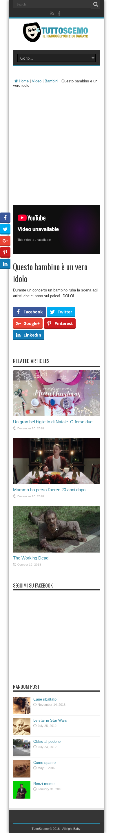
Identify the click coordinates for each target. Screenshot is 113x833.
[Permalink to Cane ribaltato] (21, 713)
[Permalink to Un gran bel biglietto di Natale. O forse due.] (56, 415)
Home (24, 81)
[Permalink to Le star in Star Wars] (21, 734)
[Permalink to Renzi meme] (21, 797)
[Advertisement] (56, 148)
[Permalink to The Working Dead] (56, 551)
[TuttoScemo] (56, 38)
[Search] (95, 4)
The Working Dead (30, 557)
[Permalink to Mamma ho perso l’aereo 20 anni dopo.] (56, 483)
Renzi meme (43, 784)
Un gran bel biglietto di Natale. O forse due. (53, 421)
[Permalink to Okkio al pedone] (21, 755)
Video (36, 81)
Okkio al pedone (47, 741)
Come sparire (44, 762)
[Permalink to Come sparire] (21, 776)
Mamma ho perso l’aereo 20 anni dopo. (50, 489)
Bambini (51, 81)
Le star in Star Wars (50, 720)
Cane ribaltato (45, 699)
